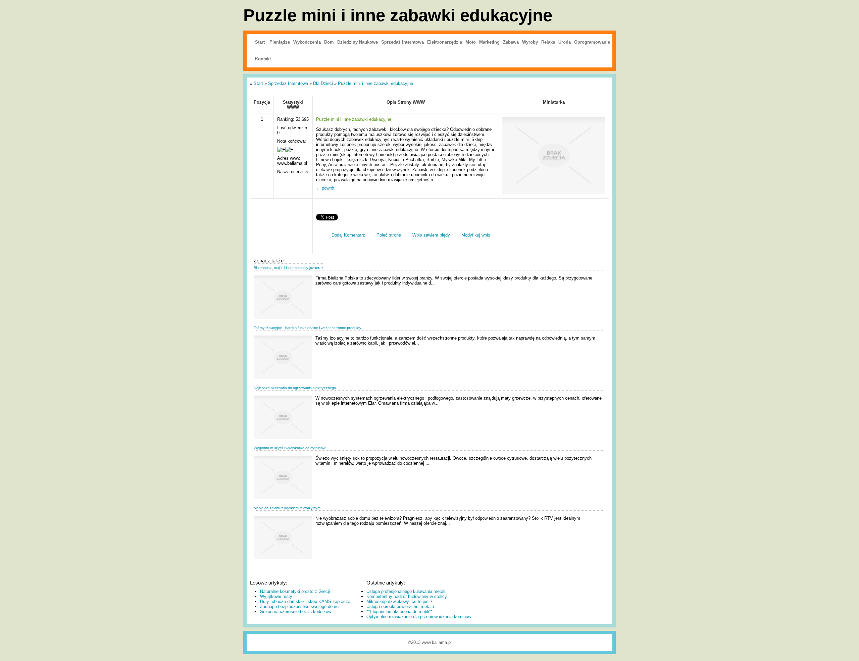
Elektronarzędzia (444, 42)
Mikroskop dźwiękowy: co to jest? (399, 601)
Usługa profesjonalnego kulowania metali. (406, 591)
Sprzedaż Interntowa (402, 42)
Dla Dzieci (323, 83)
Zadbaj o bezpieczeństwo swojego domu (299, 606)
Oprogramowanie (592, 42)
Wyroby (530, 42)
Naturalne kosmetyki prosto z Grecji (295, 591)
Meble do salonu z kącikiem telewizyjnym (287, 508)
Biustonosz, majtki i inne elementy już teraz (288, 268)
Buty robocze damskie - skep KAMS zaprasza (305, 601)
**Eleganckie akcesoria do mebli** (399, 611)
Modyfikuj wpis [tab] (475, 235)
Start (260, 42)
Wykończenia (307, 42)
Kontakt (263, 58)
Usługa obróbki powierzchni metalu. (400, 606)
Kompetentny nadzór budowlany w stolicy (406, 596)
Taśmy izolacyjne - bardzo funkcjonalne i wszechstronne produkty (307, 328)
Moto (470, 42)
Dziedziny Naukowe (357, 42)
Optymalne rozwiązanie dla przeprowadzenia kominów (418, 616)
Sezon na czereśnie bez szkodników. (296, 611)
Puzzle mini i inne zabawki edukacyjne (375, 83)
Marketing (489, 42)
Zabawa (511, 42)
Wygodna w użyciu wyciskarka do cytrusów (289, 448)
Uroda (564, 42)
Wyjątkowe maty (276, 596)
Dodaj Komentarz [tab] (348, 235)
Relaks (548, 42)
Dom (329, 42)
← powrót (325, 188)
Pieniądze (279, 42)
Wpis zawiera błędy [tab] (431, 235)
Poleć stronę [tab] (388, 235)
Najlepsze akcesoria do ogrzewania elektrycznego (295, 388)
